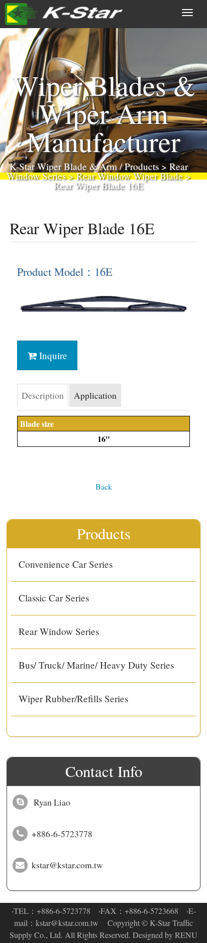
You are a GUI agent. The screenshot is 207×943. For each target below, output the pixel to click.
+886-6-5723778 (63, 910)
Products (142, 166)
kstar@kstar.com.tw (67, 922)
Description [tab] (43, 395)
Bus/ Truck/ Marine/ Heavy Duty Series (96, 665)
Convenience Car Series (66, 564)
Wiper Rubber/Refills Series (73, 698)
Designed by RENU (165, 934)
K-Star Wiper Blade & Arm (63, 166)
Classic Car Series (54, 597)
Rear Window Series (59, 631)
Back (103, 486)
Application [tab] (95, 395)
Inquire (52, 355)
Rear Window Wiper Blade (129, 176)
